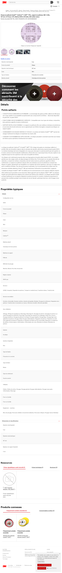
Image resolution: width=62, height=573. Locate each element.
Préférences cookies (28, 565)
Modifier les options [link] (5, 58)
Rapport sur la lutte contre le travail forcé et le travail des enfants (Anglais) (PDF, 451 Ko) (30, 555)
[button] (52, 568)
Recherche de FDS (28, 552)
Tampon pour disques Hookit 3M (8, 536)
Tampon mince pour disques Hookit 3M (23, 536)
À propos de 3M (6, 553)
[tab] (14, 467)
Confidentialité (18, 565)
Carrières (4, 555)
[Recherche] (52, 2)
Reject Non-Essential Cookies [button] (44, 565)
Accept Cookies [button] (42, 568)
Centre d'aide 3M (50, 552)
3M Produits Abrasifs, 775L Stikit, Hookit (9, 488)
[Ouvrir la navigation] (58, 2)
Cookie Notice (41, 561)
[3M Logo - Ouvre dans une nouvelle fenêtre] (4, 2)
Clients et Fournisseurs (7, 557)
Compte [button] (55, 6)
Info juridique (10, 565)
